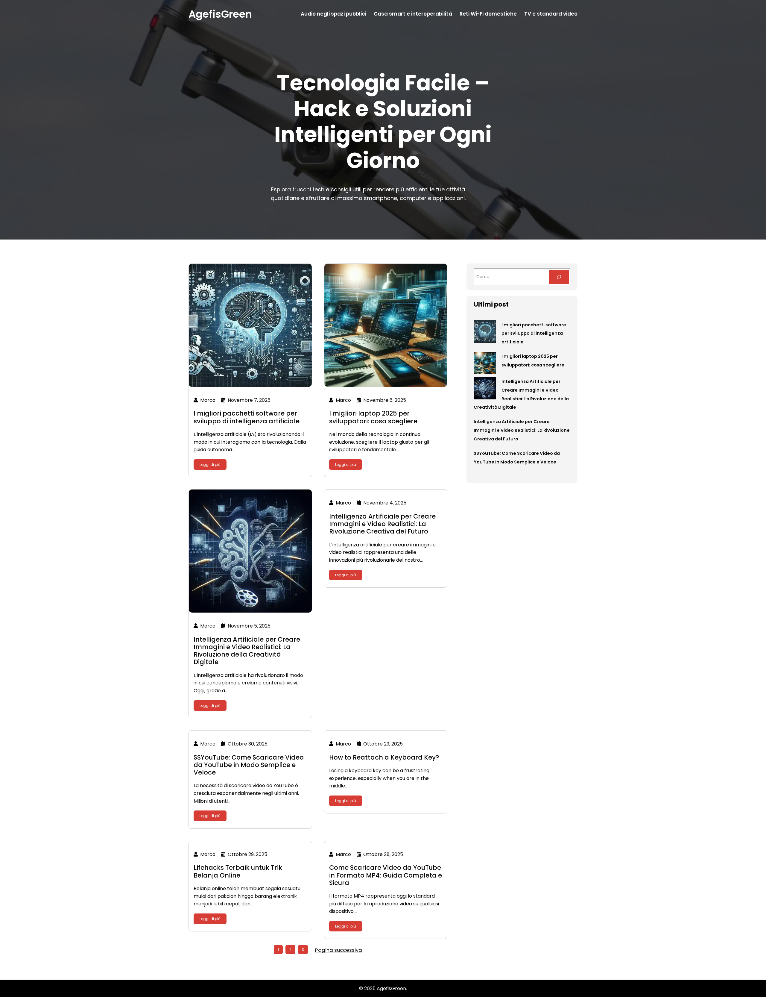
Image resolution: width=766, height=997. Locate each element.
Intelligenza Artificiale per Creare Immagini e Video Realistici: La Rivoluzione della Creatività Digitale (247, 651)
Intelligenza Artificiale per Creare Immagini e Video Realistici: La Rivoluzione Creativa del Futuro (382, 524)
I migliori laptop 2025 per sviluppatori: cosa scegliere (373, 417)
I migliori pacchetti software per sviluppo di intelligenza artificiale (247, 417)
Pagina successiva (338, 950)
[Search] (559, 277)
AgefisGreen (220, 14)
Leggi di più (210, 464)
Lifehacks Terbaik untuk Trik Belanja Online (238, 871)
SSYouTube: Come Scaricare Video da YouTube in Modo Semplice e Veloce (249, 765)
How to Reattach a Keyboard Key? (384, 757)
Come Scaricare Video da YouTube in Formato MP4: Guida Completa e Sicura (385, 875)
